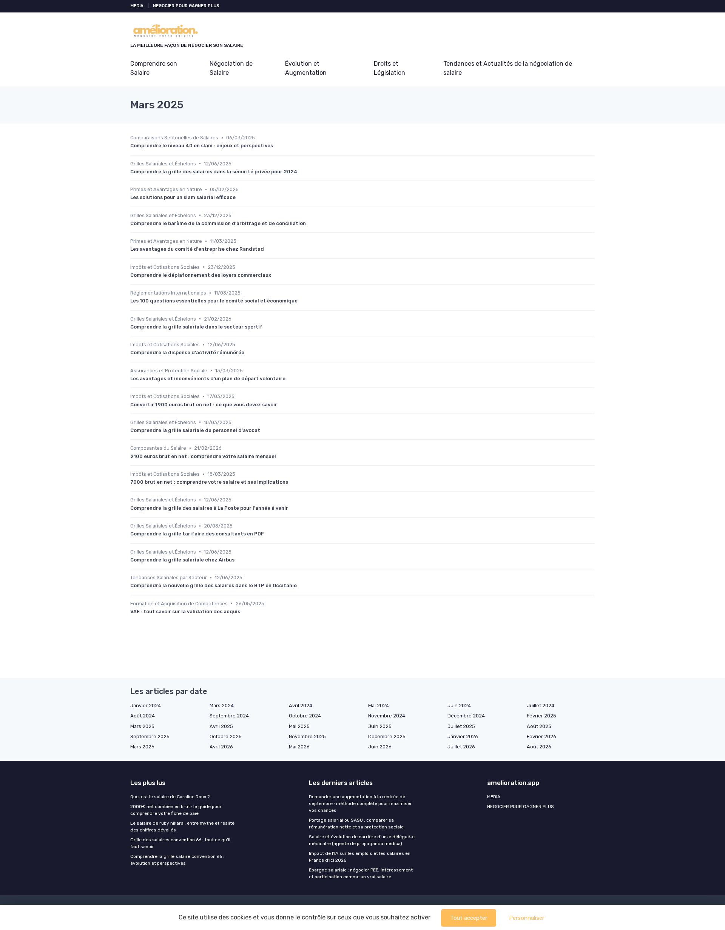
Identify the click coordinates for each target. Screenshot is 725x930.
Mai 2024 (378, 705)
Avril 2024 (300, 705)
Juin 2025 (380, 726)
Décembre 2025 (387, 736)
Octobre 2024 (305, 716)
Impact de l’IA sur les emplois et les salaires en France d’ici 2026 (359, 857)
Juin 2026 (380, 747)
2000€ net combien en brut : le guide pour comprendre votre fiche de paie (176, 810)
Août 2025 (539, 726)
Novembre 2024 (386, 716)
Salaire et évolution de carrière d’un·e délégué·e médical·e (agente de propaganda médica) (362, 840)
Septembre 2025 (150, 736)
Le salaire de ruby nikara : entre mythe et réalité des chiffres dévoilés (182, 826)
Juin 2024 (459, 705)
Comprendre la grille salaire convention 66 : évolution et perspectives (177, 860)
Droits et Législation (389, 68)
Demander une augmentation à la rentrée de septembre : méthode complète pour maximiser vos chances (360, 803)
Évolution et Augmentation (306, 68)
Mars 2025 (142, 726)
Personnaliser (526, 918)
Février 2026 (541, 736)
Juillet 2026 (461, 747)
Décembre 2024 (466, 716)
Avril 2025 (221, 726)
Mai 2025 (299, 726)
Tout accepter (468, 918)
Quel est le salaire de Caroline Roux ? (170, 796)
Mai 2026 (299, 747)
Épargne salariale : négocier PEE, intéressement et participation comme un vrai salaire (361, 873)
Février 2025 (541, 716)
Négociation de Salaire (231, 68)
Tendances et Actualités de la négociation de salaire (507, 68)
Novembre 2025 (307, 736)
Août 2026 (539, 747)
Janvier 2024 (145, 705)
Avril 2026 (221, 747)
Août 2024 (142, 716)
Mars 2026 (142, 747)
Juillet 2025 (461, 726)
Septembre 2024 (229, 716)
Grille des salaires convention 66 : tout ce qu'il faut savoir (180, 843)
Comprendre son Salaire (153, 68)
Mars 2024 (222, 705)
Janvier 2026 (462, 736)
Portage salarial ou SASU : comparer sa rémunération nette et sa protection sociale (356, 823)
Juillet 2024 (540, 705)
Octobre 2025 (226, 736)
